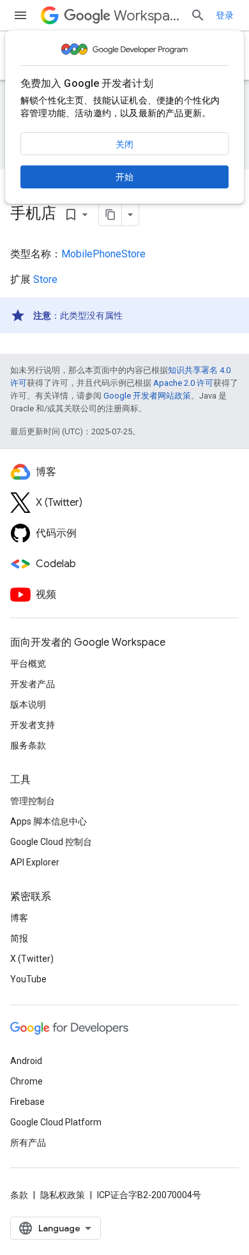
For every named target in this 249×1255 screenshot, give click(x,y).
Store (45, 279)
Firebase (27, 1102)
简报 (19, 938)
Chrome (26, 1081)
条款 (19, 1195)
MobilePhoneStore (103, 254)
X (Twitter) (32, 959)
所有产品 (28, 1142)
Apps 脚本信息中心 (48, 821)
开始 (124, 177)
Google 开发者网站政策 (147, 395)
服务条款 (28, 745)
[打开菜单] (20, 15)
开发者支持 (32, 725)
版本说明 (28, 704)
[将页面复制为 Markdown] (110, 214)
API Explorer (34, 862)
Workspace (147, 15)
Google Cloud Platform (56, 1122)
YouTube (28, 979)
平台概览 (28, 663)
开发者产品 (32, 684)
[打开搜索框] (198, 15)
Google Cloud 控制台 (51, 842)
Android (26, 1061)
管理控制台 (32, 801)
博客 (19, 918)
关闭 (124, 144)
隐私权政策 (62, 1195)
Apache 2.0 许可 (183, 383)
